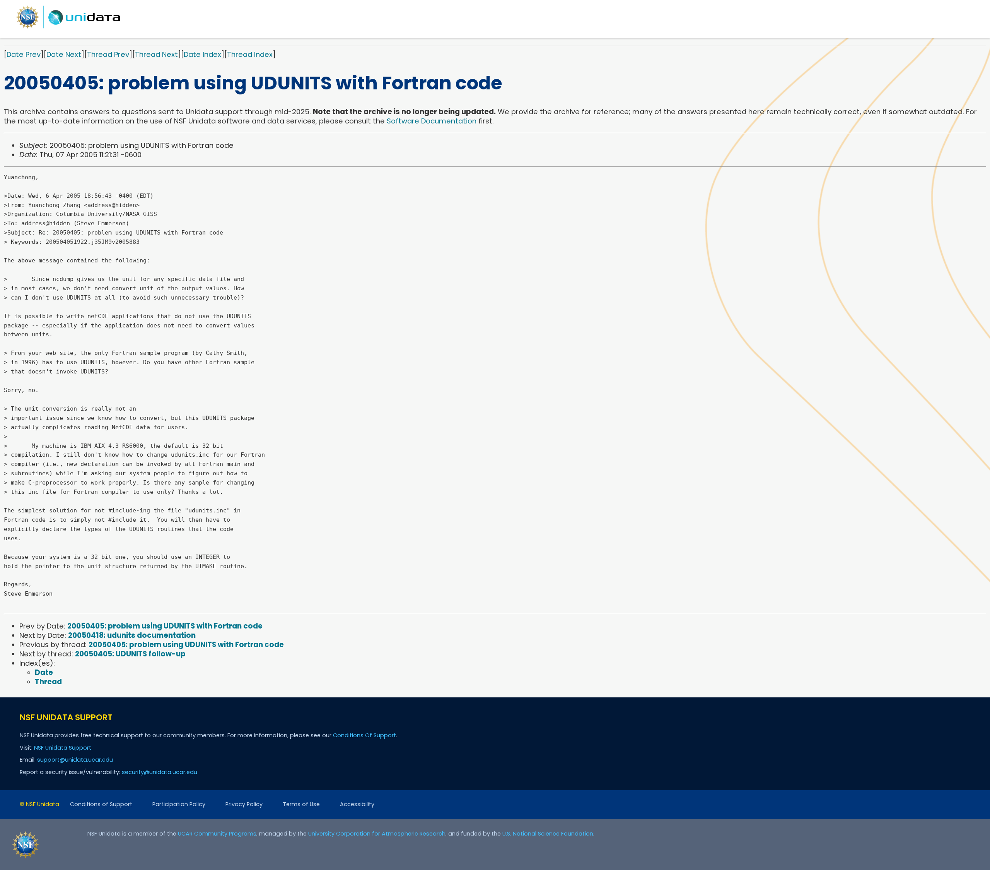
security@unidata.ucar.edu (159, 772)
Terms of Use (301, 804)
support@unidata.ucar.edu (75, 760)
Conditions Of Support (364, 735)
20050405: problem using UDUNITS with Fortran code (165, 626)
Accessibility (357, 804)
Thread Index (250, 54)
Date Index (202, 54)
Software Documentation (431, 121)
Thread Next (156, 54)
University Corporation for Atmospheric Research (377, 833)
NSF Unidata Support (62, 748)
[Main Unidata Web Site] (68, 28)
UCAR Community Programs (217, 833)
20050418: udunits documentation (132, 635)
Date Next (63, 54)
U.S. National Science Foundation (547, 833)
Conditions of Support (101, 804)
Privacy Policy (244, 804)
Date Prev (24, 54)
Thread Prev (108, 54)
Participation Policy (178, 804)
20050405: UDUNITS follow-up (130, 654)
